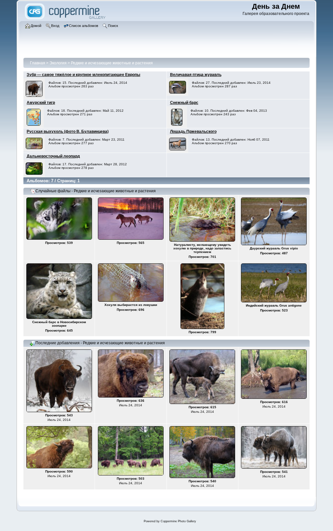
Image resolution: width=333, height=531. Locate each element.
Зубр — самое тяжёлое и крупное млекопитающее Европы (83, 74)
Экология (58, 63)
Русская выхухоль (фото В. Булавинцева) (68, 131)
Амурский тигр (41, 102)
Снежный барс (184, 102)
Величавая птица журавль (195, 74)
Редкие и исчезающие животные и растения (112, 63)
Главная (37, 63)
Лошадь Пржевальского (193, 131)
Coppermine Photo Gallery (178, 521)
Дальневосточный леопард (53, 156)
